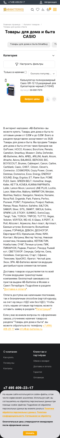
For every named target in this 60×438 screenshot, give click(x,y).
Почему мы (8, 363)
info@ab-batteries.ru (31, 329)
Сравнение (43, 10)
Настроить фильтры (31, 64)
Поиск (32, 10)
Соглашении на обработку (38, 416)
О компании (10, 352)
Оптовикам (38, 378)
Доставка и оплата (15, 289)
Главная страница (11, 25)
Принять (30, 433)
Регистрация (43, 309)
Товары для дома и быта (15, 27)
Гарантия (37, 372)
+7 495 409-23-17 (16, 2)
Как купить (8, 358)
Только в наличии (14, 72)
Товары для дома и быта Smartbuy (29, 44)
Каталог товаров (32, 25)
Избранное (38, 10)
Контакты (7, 369)
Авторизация (50, 2)
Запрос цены (32, 99)
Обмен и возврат (41, 361)
